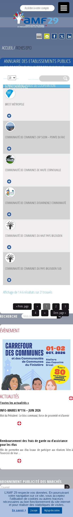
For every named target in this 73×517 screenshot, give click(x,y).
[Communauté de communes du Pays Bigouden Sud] (10, 258)
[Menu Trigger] (63, 7)
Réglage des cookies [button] (52, 510)
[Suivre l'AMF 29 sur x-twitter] (61, 36)
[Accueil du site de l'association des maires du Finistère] (36, 19)
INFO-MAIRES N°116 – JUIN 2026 (20, 410)
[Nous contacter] (46, 36)
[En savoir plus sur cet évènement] (36, 388)
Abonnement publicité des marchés (31, 481)
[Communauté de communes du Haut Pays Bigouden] (10, 225)
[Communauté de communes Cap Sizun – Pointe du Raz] (10, 126)
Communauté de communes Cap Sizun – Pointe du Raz (35, 137)
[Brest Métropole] (10, 94)
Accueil (7, 48)
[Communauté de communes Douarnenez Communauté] (10, 192)
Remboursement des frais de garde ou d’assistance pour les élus (34, 443)
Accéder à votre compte (37, 8)
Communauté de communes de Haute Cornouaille (33, 170)
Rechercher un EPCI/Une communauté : (33, 79)
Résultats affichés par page (10, 78)
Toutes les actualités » (14, 403)
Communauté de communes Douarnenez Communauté (35, 203)
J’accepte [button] (33, 510)
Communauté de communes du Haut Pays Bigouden (33, 236)
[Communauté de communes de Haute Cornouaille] (10, 159)
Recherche (8, 316)
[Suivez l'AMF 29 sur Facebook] (54, 36)
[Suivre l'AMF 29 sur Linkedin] (69, 36)
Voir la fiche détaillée (9, 116)
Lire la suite (71, 398)
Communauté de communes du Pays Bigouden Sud (33, 268)
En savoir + (19, 510)
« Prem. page (22, 306)
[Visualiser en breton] (39, 36)
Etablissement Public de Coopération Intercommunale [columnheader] (30, 86)
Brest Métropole (14, 104)
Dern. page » (60, 313)
